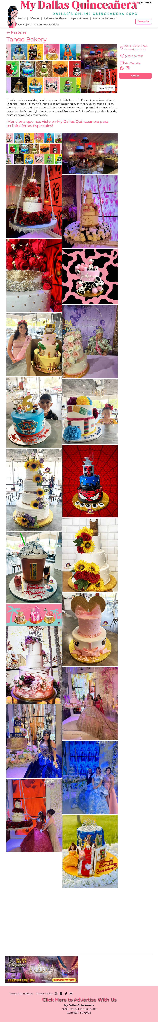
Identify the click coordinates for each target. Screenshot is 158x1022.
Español (146, 2)
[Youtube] (71, 993)
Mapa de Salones (104, 18)
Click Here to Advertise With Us (79, 999)
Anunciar (143, 21)
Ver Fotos (107, 88)
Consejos (24, 24)
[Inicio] (12, 16)
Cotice (135, 75)
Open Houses (79, 18)
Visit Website (132, 63)
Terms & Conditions (21, 993)
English (134, 2)
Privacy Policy (44, 993)
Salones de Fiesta (55, 18)
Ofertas (34, 18)
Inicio (21, 18)
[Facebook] (61, 993)
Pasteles (18, 32)
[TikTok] (66, 993)
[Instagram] (56, 993)
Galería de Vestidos (46, 24)
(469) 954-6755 (133, 56)
